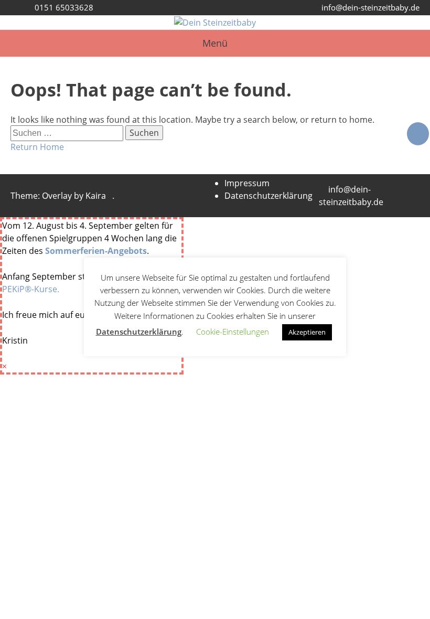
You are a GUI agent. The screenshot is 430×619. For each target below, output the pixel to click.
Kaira (95, 195)
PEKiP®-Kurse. (30, 289)
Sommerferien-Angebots (96, 251)
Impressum (247, 183)
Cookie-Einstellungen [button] (232, 331)
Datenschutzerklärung (268, 195)
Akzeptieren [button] (307, 332)
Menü (215, 43)
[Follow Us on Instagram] (418, 133)
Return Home (37, 147)
